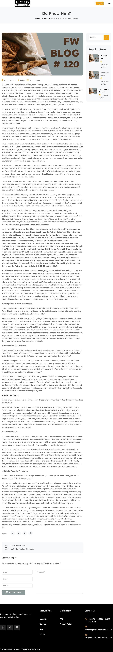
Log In (100, 3)
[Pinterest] (30, 533)
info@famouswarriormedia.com (98, 637)
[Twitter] (18, 533)
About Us (43, 619)
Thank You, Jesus (105, 74)
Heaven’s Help (104, 57)
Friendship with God (52, 18)
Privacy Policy (66, 624)
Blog (41, 629)
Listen (42, 634)
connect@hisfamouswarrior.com (98, 630)
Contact (43, 624)
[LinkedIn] (24, 533)
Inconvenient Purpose (104, 90)
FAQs (62, 619)
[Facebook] (12, 533)
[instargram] (10, 627)
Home (37, 18)
